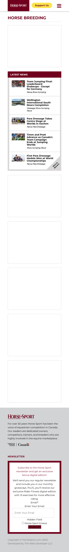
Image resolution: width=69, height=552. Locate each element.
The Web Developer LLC (38, 543)
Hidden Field (34, 519)
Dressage (31, 108)
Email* (34, 502)
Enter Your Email (34, 506)
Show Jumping (39, 92)
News (29, 92)
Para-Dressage (38, 127)
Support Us (42, 5)
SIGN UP (34, 526)
